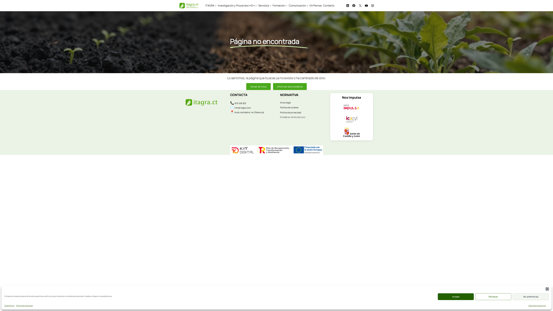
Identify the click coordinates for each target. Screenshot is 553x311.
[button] (547, 289)
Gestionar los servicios (537, 305)
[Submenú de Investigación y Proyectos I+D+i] (256, 5)
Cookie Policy (9, 305)
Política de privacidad (24, 305)
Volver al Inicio (258, 86)
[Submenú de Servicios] (270, 5)
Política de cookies (289, 107)
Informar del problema (290, 86)
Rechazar (493, 296)
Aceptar (456, 296)
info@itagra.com (242, 107)
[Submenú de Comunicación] (307, 5)
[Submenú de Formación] (286, 5)
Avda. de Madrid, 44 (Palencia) (249, 112)
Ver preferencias (530, 296)
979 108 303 (240, 103)
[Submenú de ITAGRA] (215, 5)
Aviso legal (285, 102)
